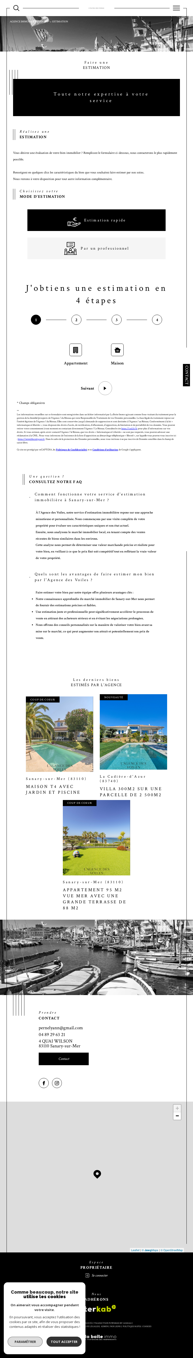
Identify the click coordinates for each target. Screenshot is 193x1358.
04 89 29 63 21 (52, 1035)
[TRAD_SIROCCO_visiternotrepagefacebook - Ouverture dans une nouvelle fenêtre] (44, 1083)
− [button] (177, 1116)
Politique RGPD (131, 1326)
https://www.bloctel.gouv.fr (31, 439)
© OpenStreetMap (172, 1250)
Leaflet (135, 1250)
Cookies (146, 1326)
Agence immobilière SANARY (29, 21)
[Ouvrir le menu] (176, 8)
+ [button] (177, 1108)
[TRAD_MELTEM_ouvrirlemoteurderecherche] (16, 8)
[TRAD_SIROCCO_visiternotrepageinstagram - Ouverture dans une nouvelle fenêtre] (57, 1083)
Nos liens (115, 1326)
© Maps (150, 1250)
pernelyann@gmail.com (61, 1028)
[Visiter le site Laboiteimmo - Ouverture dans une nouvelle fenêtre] (96, 1343)
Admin (104, 1326)
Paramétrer (25, 1341)
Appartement (76, 363)
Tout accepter (64, 1341)
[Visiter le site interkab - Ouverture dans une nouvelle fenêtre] (96, 1308)
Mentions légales (88, 1326)
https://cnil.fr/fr (129, 428)
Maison (117, 363)
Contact (186, 375)
